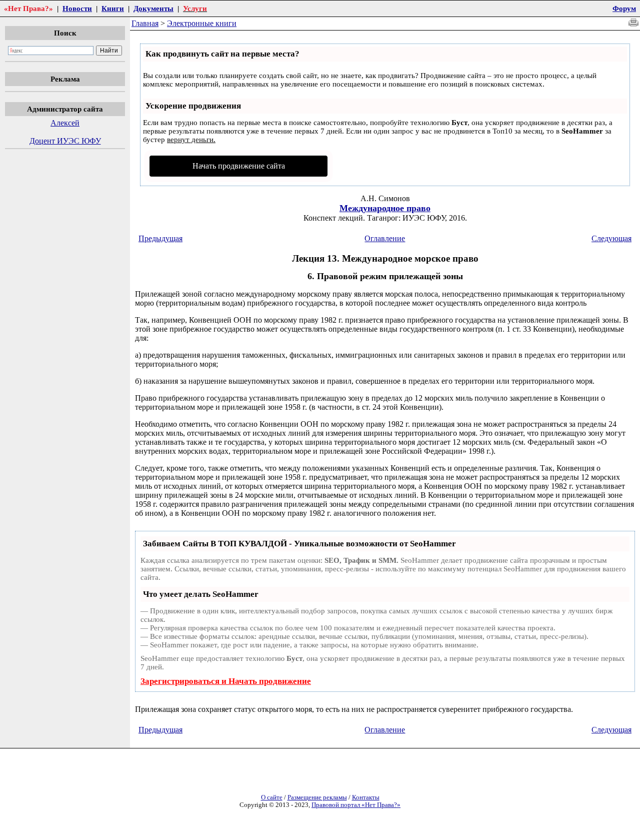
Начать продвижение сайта (238, 166)
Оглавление (384, 238)
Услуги (195, 8)
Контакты (366, 797)
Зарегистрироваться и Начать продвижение (225, 681)
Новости (77, 8)
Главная (145, 23)
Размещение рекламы (317, 797)
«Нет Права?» (28, 8)
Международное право (385, 208)
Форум (624, 8)
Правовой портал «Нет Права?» (356, 804)
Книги (113, 8)
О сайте (271, 797)
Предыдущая (160, 238)
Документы (154, 8)
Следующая (612, 238)
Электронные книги (201, 23)
